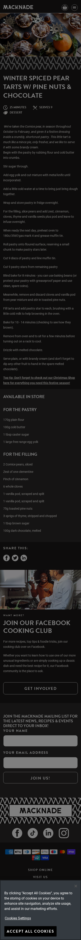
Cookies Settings (18, 918)
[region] (40, 910)
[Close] (76, 886)
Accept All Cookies (30, 931)
